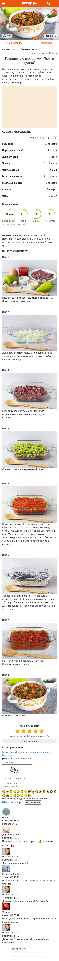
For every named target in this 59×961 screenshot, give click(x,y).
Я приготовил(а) (29, 741)
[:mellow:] (18, 795)
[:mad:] (40, 791)
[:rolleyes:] (44, 791)
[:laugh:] (14, 795)
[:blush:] (47, 791)
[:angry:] (25, 795)
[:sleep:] (18, 791)
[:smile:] (36, 791)
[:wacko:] (7, 791)
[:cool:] (29, 791)
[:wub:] (33, 791)
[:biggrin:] (29, 795)
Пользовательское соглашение (29, 952)
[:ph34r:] (51, 791)
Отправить (34, 802)
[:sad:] (11, 791)
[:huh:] (3, 795)
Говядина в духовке (39, 752)
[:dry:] (21, 791)
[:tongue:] (21, 795)
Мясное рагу (9, 755)
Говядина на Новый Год (15, 752)
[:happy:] (25, 791)
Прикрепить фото (15, 802)
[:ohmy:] (14, 791)
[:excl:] (7, 795)
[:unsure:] (54, 791)
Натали (53, 53)
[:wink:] (3, 791)
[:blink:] (11, 795)
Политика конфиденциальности (29, 956)
